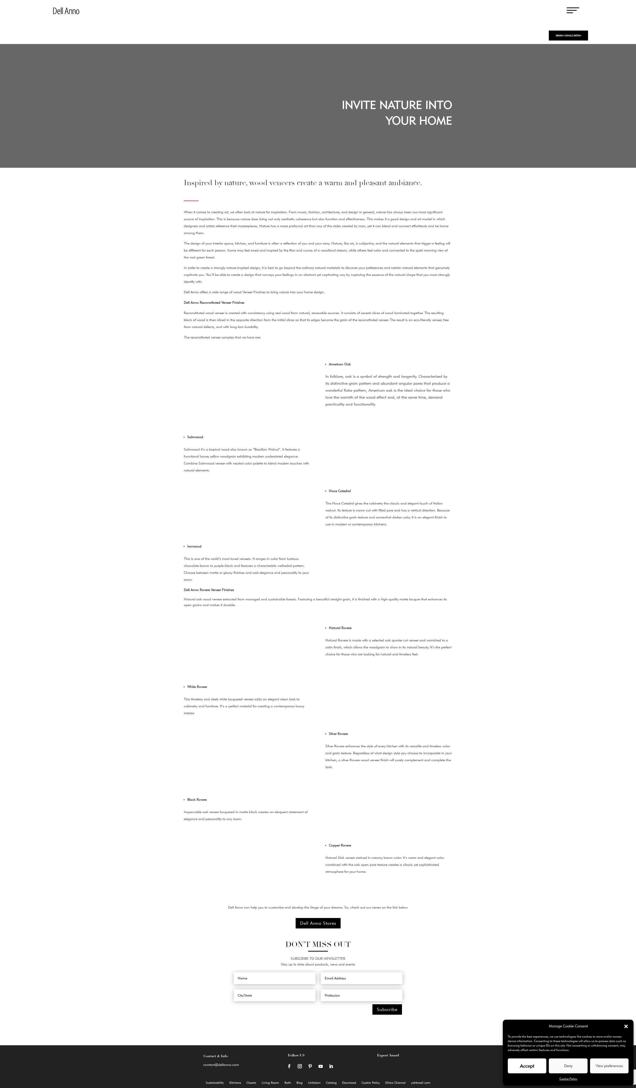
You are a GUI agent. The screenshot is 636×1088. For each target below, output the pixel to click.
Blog (299, 1083)
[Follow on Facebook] (289, 1066)
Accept (527, 1066)
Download (349, 1083)
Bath (287, 1083)
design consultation (568, 35)
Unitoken (314, 1083)
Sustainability (215, 1083)
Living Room (270, 1083)
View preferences (609, 1066)
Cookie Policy (568, 1079)
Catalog (331, 1083)
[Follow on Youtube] (320, 1066)
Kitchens (235, 1083)
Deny (568, 1066)
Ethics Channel (395, 1083)
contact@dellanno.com (221, 1065)
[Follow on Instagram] (299, 1066)
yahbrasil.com (420, 1083)
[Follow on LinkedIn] (331, 1066)
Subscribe (387, 1009)
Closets (251, 1083)
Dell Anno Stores (318, 923)
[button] (626, 1026)
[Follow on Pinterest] (310, 1066)
